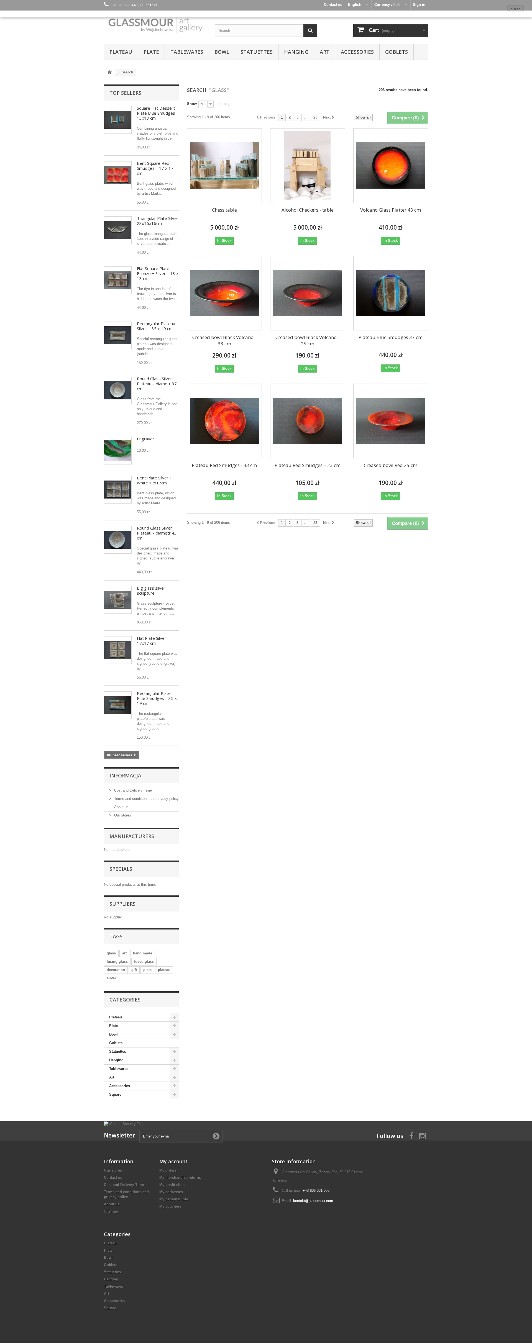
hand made (142, 953)
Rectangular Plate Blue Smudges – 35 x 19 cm (157, 698)
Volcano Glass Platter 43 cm (390, 210)
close (515, 9)
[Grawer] (118, 450)
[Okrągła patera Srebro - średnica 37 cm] (118, 390)
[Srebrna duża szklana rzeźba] (118, 600)
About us (121, 807)
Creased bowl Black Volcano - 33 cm (224, 340)
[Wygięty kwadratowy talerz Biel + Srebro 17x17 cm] (118, 490)
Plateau (120, 51)
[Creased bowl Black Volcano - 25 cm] (307, 293)
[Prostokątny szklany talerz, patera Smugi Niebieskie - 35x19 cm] (118, 705)
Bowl (221, 51)
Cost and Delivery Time (132, 790)
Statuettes (257, 51)
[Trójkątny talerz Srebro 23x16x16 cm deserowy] (118, 230)
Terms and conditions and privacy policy (146, 799)
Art (324, 51)
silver (111, 978)
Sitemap (111, 1211)
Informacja (125, 775)
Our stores (122, 815)
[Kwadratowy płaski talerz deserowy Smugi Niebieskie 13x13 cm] (118, 120)
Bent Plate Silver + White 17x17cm (154, 480)
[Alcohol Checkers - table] (307, 165)
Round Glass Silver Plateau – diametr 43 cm (157, 533)
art (124, 953)
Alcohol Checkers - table (308, 210)
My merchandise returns (180, 1177)
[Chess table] (224, 165)
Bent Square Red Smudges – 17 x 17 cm (155, 168)
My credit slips (172, 1185)
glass (111, 953)
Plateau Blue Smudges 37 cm (391, 337)
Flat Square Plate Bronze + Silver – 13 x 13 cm (157, 273)
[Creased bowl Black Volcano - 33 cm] (224, 293)
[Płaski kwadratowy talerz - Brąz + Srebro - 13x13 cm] (118, 280)
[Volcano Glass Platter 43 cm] (390, 165)
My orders (168, 1170)
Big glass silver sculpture (151, 590)
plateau (164, 970)
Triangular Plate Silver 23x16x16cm (157, 220)
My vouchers (170, 1206)
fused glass (144, 961)
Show (192, 104)
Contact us (113, 1177)
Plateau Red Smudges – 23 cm (308, 465)
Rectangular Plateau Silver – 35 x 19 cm (156, 326)
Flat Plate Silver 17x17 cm (151, 640)
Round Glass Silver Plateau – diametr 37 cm (157, 383)
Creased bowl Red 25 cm (390, 465)
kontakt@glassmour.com (313, 1201)
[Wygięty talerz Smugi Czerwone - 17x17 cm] (118, 175)
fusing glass (117, 961)
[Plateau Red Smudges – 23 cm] (307, 421)
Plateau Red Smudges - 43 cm (224, 465)
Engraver (145, 438)
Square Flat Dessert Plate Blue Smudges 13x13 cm (156, 113)
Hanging (296, 51)
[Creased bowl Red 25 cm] (390, 421)
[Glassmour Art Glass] (155, 24)
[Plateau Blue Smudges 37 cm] (390, 293)
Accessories (357, 51)
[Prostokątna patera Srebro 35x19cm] (118, 335)
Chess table (224, 210)
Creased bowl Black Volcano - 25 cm (307, 340)
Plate (151, 51)
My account (173, 1161)
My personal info (173, 1199)
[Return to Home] (109, 72)
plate (147, 970)
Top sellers (125, 92)
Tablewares (186, 51)
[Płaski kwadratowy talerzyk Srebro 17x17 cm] (118, 650)
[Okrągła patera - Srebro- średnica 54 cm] (118, 540)
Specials (120, 869)
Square (115, 1094)
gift (134, 970)
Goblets (396, 51)
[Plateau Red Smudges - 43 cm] (224, 421)
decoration (116, 970)
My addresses (171, 1192)
